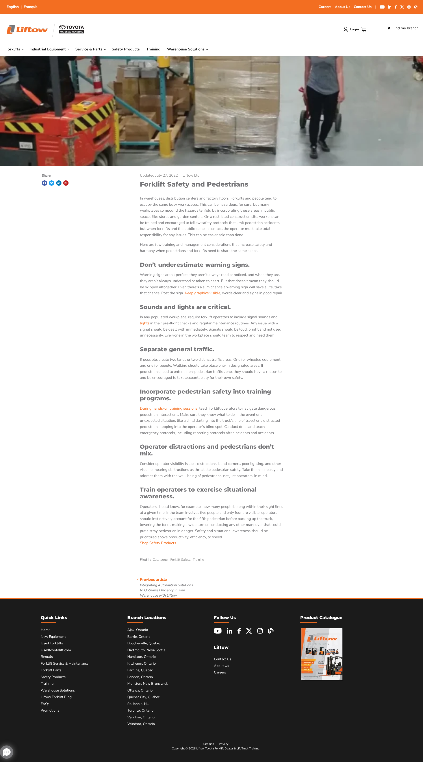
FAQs (45, 703)
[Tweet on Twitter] (51, 183)
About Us (342, 6)
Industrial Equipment (48, 49)
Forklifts (13, 49)
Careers (325, 6)
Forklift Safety (180, 559)
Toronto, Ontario (140, 710)
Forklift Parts (51, 670)
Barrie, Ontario (138, 636)
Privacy (223, 744)
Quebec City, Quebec (143, 697)
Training (153, 49)
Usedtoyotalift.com (56, 650)
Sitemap (208, 744)
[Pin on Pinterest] (66, 183)
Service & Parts (89, 49)
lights (144, 323)
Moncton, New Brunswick (147, 683)
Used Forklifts (52, 643)
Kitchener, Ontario (141, 663)
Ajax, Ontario (137, 629)
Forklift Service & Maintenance (64, 663)
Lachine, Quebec (140, 670)
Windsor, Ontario (141, 723)
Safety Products (126, 49)
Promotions (50, 710)
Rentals (47, 656)
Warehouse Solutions (186, 49)
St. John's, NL (138, 703)
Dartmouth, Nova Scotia (146, 650)
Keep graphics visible (202, 293)
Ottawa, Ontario (140, 690)
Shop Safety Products (158, 543)
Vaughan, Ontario (141, 717)
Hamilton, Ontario (141, 656)
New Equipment (53, 636)
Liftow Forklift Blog (56, 697)
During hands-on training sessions (168, 408)
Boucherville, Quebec (143, 643)
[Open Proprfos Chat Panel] (6, 752)
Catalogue (160, 559)
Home (45, 629)
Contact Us (363, 6)
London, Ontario (140, 677)
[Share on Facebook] (44, 183)
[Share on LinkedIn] (58, 183)
